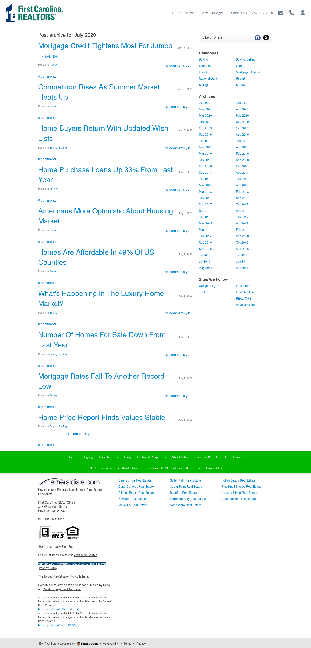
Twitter (203, 292)
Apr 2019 (242, 147)
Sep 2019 (205, 134)
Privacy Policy (48, 568)
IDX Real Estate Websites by (57, 643)
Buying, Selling (58, 147)
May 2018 (205, 185)
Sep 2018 (205, 172)
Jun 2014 (242, 261)
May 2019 (205, 147)
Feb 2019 (242, 153)
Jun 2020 (242, 102)
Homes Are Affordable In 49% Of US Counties (96, 256)
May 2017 (205, 223)
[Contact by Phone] (291, 12)
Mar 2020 (205, 115)
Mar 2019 (205, 153)
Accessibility (111, 643)
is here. (84, 576)
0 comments (47, 76)
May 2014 (205, 268)
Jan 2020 (205, 122)
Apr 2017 (242, 223)
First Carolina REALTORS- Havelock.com (245, 298)
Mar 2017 (205, 229)
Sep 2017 (205, 210)
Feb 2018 (242, 191)
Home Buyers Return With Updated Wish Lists (103, 132)
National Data (208, 78)
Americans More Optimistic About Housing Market (105, 215)
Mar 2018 (205, 191)
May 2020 (205, 109)
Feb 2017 (242, 229)
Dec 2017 (242, 198)
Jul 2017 (204, 217)
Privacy (141, 643)
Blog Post (68, 546)
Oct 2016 (242, 242)
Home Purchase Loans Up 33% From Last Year (105, 174)
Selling (203, 85)
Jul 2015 (241, 255)
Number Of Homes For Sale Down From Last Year (102, 339)
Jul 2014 (204, 261)
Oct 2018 (242, 166)
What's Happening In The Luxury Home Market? (101, 298)
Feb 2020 (242, 115)
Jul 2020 (204, 102)
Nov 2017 (205, 204)
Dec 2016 (242, 236)
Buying (54, 312)
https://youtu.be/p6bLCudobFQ (59, 609)
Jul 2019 (204, 141)
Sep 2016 (205, 248)
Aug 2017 (242, 210)
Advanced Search (85, 555)
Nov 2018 (205, 166)
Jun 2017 (242, 217)
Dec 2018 (242, 160)
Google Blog (207, 285)
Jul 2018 (204, 179)
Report (53, 64)
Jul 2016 (204, 255)
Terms (127, 643)
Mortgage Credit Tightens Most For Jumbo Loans (105, 50)
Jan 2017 (205, 236)
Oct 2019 (242, 128)
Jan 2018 (205, 198)
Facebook (242, 285)
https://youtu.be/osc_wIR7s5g (58, 625)
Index (239, 65)
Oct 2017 (242, 204)
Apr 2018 (242, 185)
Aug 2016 (242, 248)
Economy (205, 65)
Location (204, 72)
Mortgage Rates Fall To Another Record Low (101, 380)
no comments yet (177, 65)
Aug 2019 (242, 134)
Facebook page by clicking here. (62, 589)
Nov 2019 (205, 128)
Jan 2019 (205, 160)
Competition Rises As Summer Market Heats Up (99, 91)
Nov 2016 (205, 242)
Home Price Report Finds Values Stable (101, 417)
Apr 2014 (242, 268)
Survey (54, 188)
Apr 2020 (242, 109)
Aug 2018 (242, 172)
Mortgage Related (248, 72)
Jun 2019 (242, 141)
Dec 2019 (242, 122)
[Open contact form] (280, 12)
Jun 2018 (242, 179)
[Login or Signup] (302, 12)
